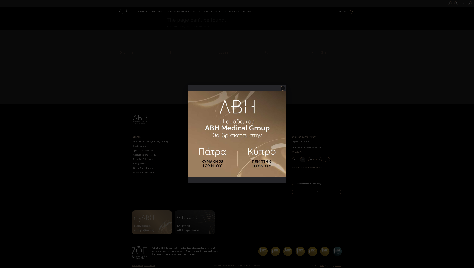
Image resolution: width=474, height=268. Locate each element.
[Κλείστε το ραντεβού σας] (237, 134)
